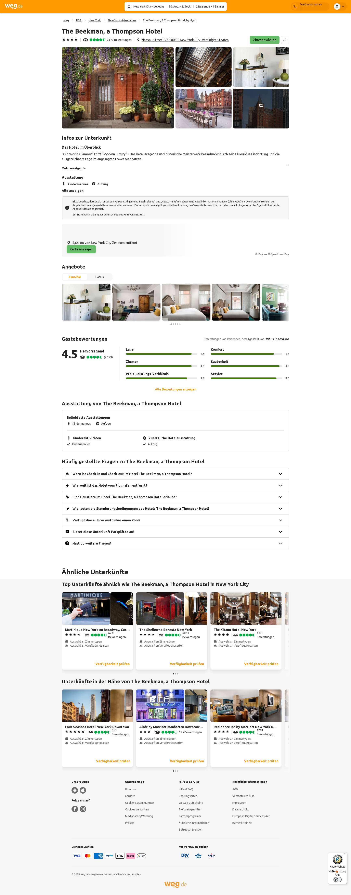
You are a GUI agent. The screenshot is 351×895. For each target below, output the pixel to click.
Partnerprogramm (190, 816)
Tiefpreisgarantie (189, 809)
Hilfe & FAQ (186, 789)
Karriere (130, 796)
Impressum (239, 802)
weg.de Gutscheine (191, 802)
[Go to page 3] (175, 324)
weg (66, 20)
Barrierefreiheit (242, 822)
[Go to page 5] (180, 324)
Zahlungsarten (188, 796)
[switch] (338, 879)
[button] (118, 87)
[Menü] (344, 854)
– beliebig (157, 6)
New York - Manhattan (122, 20)
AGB (235, 789)
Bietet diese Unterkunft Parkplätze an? (103, 532)
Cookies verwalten (137, 809)
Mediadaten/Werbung (139, 816)
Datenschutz (240, 809)
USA (78, 20)
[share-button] (285, 40)
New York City (142, 6)
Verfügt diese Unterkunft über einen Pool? (106, 520)
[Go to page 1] (171, 324)
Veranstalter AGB (243, 796)
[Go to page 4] (177, 324)
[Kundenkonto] (340, 6)
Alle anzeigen (72, 190)
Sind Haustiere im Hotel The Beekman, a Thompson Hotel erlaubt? (125, 497)
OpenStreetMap (279, 254)
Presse (129, 822)
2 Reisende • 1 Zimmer (210, 6)
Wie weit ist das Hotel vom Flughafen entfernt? (110, 485)
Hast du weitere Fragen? (92, 543)
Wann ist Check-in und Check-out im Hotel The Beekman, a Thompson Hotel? (132, 474)
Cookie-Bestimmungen (139, 802)
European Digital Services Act (251, 816)
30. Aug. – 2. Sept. (180, 6)
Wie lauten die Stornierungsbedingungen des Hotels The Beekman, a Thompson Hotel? (141, 508)
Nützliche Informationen (194, 822)
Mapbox (262, 254)
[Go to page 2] (173, 324)
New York (95, 20)
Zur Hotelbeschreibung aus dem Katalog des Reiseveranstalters (109, 214)
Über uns (130, 789)
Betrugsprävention (191, 829)
